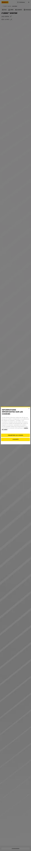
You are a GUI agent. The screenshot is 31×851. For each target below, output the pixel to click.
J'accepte (15, 439)
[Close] (29, 408)
